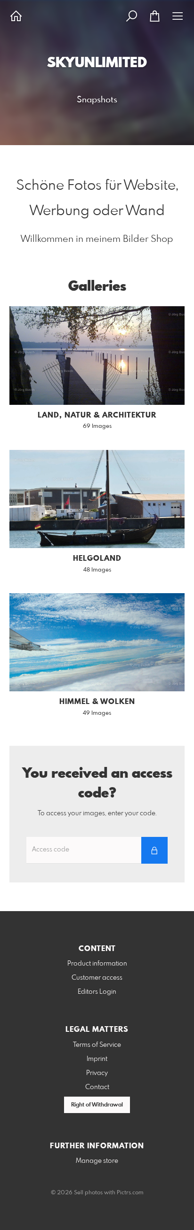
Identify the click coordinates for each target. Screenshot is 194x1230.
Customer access (97, 978)
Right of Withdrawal (97, 1105)
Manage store (97, 1161)
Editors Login (97, 992)
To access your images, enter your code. (97, 813)
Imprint (97, 1059)
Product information (97, 963)
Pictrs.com (130, 1193)
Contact (97, 1087)
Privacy (97, 1073)
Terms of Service (97, 1045)
